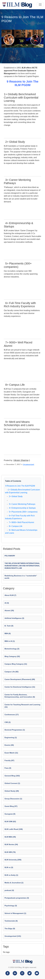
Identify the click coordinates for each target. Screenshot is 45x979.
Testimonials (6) (11, 921)
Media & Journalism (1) (14, 883)
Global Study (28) (12, 791)
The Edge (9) (10, 928)
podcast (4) (9, 890)
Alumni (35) (9, 610)
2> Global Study (15, 496)
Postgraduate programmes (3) (17, 898)
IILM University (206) (13, 860)
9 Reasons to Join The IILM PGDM (20, 486)
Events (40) (9, 745)
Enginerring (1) (11, 737)
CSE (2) (8, 722)
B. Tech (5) (9, 626)
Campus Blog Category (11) (16, 664)
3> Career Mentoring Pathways (21, 504)
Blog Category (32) (12, 656)
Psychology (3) (11, 906)
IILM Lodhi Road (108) (14, 829)
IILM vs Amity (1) (11, 875)
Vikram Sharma (20, 460)
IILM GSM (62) (10, 821)
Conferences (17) (12, 715)
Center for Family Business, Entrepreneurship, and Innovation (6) (20, 696)
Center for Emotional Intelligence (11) (20, 687)
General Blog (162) (12, 776)
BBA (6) (8, 633)
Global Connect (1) (12, 783)
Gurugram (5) (10, 814)
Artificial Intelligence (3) (14, 618)
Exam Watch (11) (11, 753)
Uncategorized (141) (13, 936)
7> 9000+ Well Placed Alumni (21, 522)
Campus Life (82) (11, 672)
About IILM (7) (10, 595)
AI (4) (7, 603)
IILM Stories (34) (11, 844)
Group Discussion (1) (13, 799)
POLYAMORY (10, 556)
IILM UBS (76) (10, 852)
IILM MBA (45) (10, 837)
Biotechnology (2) (12, 649)
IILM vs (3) (9, 867)
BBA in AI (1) (10, 641)
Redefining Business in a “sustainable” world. (21, 577)
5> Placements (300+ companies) (22, 512)
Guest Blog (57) (11, 806)
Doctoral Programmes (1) (15, 730)
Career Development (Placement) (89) (20, 679)
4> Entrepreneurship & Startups (22, 508)
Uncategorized (28, 464)
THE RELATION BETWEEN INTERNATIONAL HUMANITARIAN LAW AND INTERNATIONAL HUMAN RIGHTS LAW (22, 565)
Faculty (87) (9, 760)
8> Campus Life (15, 526)
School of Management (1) (15, 913)
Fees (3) (8, 768)
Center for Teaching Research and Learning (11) (22, 706)
